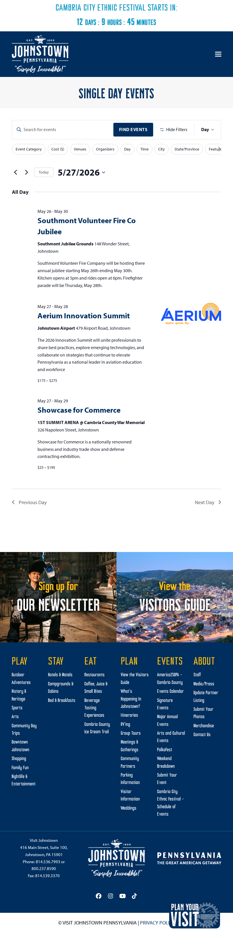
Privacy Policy (157, 922)
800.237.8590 (44, 868)
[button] (218, 54)
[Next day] (26, 172)
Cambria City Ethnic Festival (100, 8)
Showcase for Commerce (79, 410)
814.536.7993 (48, 861)
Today (44, 172)
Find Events (133, 129)
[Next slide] (219, 149)
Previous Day (33, 502)
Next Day (204, 502)
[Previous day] (15, 172)
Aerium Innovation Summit (84, 315)
